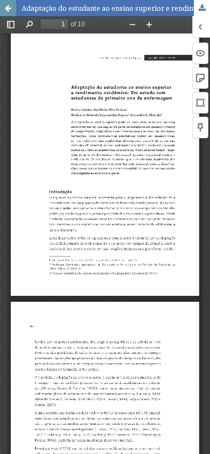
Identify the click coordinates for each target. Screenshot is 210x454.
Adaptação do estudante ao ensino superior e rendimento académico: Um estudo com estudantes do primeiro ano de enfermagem (116, 8)
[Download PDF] (202, 8)
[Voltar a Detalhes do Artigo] (8, 8)
